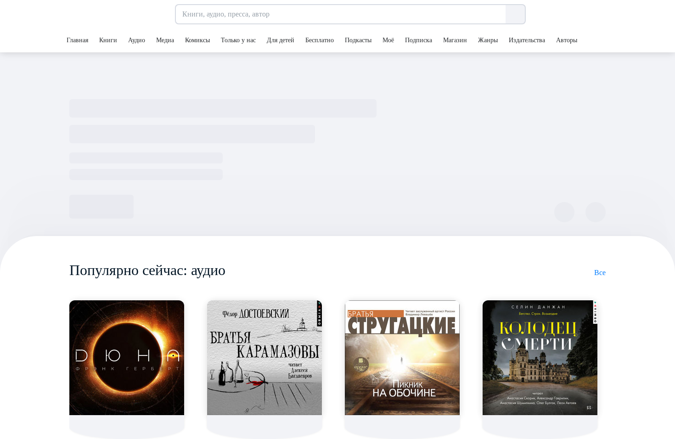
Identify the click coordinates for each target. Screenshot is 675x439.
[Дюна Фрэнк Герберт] (126, 357)
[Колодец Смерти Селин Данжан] (540, 357)
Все (600, 272)
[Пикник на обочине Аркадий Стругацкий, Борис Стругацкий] (402, 357)
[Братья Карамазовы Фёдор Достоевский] (264, 357)
